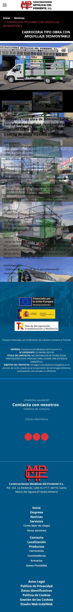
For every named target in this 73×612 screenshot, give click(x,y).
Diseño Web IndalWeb (36, 604)
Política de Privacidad (37, 586)
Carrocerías (36, 551)
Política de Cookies (37, 595)
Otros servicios (36, 530)
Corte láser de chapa (36, 525)
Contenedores (37, 555)
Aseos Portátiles (36, 565)
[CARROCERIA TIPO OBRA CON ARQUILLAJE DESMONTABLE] (36, 67)
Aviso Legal (36, 581)
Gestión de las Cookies (36, 600)
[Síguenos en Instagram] (36, 437)
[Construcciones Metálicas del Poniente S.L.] (36, 5)
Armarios (36, 560)
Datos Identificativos (36, 590)
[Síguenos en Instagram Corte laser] (44, 437)
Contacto (36, 537)
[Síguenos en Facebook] (28, 437)
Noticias (19, 18)
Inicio (6, 18)
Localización (36, 542)
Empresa (36, 512)
